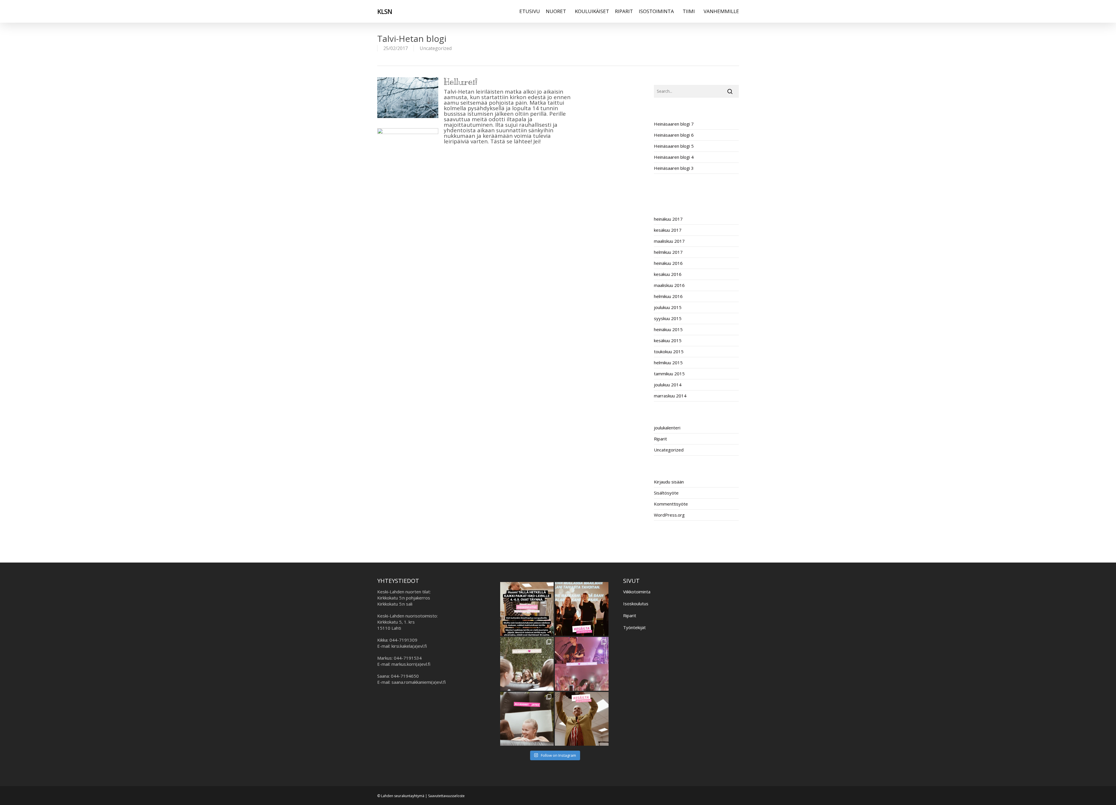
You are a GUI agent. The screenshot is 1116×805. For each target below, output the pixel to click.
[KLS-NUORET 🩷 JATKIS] (527, 719)
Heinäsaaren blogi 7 (674, 124)
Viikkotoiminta (636, 592)
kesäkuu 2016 (668, 274)
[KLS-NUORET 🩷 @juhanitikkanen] (582, 664)
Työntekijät (634, 627)
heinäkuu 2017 (668, 219)
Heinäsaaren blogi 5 (674, 146)
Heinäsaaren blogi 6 (674, 135)
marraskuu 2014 (670, 396)
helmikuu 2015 (668, 362)
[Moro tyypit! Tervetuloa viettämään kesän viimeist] (582, 609)
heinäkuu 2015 (668, 329)
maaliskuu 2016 (669, 285)
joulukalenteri (667, 428)
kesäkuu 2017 (668, 230)
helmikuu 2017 (668, 252)
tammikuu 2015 (669, 373)
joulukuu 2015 (668, 307)
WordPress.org (669, 515)
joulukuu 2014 (668, 385)
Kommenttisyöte (671, 504)
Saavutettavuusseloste (446, 795)
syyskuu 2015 (668, 318)
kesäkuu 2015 (668, 340)
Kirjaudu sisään (669, 482)
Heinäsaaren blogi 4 (674, 157)
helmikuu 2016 (668, 296)
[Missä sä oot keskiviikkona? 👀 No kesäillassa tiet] (582, 719)
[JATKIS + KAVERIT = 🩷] (527, 664)
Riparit (660, 439)
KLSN (384, 11)
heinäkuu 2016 (668, 263)
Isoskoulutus (635, 603)
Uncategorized (436, 48)
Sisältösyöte (666, 493)
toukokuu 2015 (669, 351)
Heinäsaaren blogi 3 (674, 168)
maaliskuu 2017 (669, 241)
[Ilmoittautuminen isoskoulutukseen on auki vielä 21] (527, 609)
